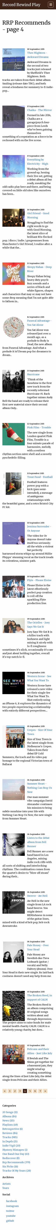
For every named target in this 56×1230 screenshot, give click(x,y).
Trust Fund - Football (40, 476)
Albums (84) (9, 1116)
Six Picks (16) (10, 1166)
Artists (6, 1183)
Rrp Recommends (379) (16, 1162)
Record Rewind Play (21, 4)
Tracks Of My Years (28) (16, 1170)
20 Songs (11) (10, 1112)
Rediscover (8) (11, 1158)
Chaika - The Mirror (39, 110)
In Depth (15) (9, 1141)
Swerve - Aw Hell (37, 895)
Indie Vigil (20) (11, 1145)
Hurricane (33, 374)
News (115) (8, 1120)
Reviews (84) (9, 1133)
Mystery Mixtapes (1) (14, 1149)
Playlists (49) (10, 1124)
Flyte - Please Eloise (39, 580)
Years (5, 1187)
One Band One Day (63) (15, 1153)
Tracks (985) (9, 1137)
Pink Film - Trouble (39, 427)
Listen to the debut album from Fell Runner (38, 842)
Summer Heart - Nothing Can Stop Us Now (39, 787)
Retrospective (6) (12, 1128)
